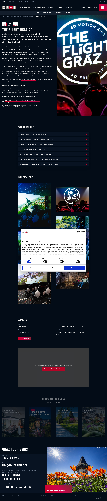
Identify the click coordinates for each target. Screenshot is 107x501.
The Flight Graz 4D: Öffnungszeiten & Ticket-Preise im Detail (22, 101)
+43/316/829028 (24, 332)
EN (100, 2)
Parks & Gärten (63, 410)
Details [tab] (53, 237)
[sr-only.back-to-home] (10, 7)
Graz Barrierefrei (40, 7)
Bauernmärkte (89, 410)
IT (104, 2)
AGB (42, 495)
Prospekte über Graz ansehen (56, 490)
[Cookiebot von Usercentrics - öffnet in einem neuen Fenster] (78, 232)
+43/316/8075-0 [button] (10, 457)
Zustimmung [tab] (31, 237)
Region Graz (11, 2)
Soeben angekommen (25, 7)
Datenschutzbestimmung (52, 495)
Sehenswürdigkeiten (28, 16)
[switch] (45, 261)
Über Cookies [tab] (75, 237)
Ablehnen (32, 267)
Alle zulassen (74, 267)
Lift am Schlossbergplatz (28, 79)
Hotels (52, 7)
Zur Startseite (5, 16)
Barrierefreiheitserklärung (76, 495)
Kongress (19, 2)
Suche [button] (83, 7)
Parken (60, 7)
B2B (33, 2)
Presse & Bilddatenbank (33, 495)
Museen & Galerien (10, 410)
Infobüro (69, 7)
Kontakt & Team (20, 495)
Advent (27, 2)
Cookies (87, 495)
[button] (3, 487)
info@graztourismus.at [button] (14, 465)
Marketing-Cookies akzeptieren (53, 369)
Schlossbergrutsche (32, 90)
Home (3, 2)
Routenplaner (25, 338)
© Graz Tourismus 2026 (8, 495)
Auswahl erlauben (53, 267)
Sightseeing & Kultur (16, 16)
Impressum (64, 495)
